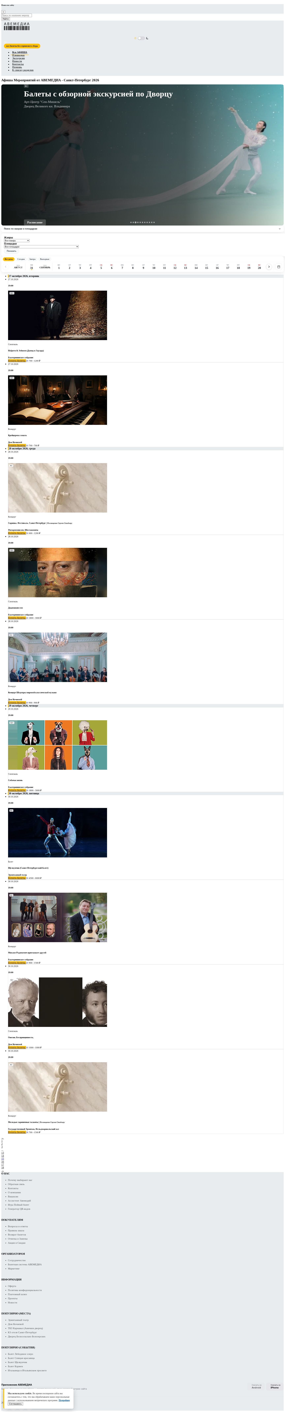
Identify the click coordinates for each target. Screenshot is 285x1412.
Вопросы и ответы (18, 1226)
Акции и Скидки (16, 1243)
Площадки (18, 55)
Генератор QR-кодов (19, 1209)
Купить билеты (17, 360)
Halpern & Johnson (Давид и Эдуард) (26, 350)
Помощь (17, 67)
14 (2, 1155)
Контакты (18, 64)
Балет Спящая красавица (21, 1358)
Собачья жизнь (15, 780)
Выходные (44, 259)
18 (2, 1167)
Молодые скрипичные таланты (23, 1122)
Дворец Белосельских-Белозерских (27, 1336)
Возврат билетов (17, 1234)
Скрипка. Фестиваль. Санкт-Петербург (27, 523)
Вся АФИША (19, 52)
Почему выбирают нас (20, 1180)
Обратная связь (16, 1184)
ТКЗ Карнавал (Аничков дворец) (25, 1328)
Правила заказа (16, 1230)
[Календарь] (278, 266)
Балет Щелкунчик (17, 1362)
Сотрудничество (17, 1260)
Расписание (35, 222)
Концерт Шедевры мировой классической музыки (32, 692)
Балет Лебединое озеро (20, 1354)
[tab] (131, 222)
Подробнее (64, 1400)
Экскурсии (18, 58)
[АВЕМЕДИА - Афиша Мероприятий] (140, 26)
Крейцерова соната (17, 435)
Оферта (12, 1286)
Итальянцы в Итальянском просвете (27, 1370)
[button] (11, 251)
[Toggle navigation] (5, 42)
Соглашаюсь (15, 1404)
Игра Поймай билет (18, 1204)
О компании (14, 1192)
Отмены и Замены (18, 1238)
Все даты (9, 259)
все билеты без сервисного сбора (22, 46)
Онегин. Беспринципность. (21, 1037)
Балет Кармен (15, 1366)
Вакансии (13, 1196)
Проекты (12, 1298)
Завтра (32, 259)
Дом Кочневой (16, 1324)
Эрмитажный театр (18, 1320)
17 (2, 1164)
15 (2, 1158)
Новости (17, 61)
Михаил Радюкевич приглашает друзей (27, 952)
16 (2, 1161)
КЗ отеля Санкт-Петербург (22, 1332)
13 (2, 1152)
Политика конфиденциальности (25, 1290)
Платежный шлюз (17, 1294)
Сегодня (21, 259)
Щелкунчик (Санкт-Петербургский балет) (28, 868)
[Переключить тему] (141, 38)
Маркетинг (14, 1268)
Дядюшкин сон (15, 608)
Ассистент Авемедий (19, 1200)
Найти (6, 19)
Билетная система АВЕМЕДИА (25, 1264)
